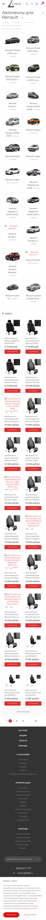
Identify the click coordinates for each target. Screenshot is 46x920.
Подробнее (12, 351)
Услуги (23, 741)
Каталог (23, 730)
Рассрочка (23, 798)
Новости (23, 770)
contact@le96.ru (25, 873)
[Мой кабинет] (37, 4)
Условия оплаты (23, 791)
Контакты (23, 763)
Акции (23, 735)
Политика (23, 816)
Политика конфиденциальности (23, 774)
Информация (23, 783)
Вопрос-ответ (23, 845)
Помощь (23, 829)
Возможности (23, 820)
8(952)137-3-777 (23, 868)
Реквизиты (23, 813)
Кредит (23, 802)
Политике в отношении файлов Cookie (20, 908)
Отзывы (23, 767)
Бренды (23, 746)
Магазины (23, 788)
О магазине (23, 754)
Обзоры (23, 848)
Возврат (23, 806)
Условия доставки (23, 795)
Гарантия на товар (23, 809)
